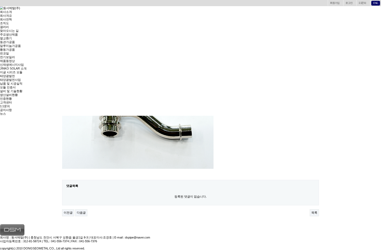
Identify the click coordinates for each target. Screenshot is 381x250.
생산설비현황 (9, 95)
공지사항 (6, 110)
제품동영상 (7, 61)
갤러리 (4, 27)
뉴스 (3, 113)
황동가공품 (7, 49)
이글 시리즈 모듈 (11, 72)
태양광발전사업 (10, 79)
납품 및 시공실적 (11, 83)
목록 (314, 212)
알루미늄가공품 (10, 45)
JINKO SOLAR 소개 (13, 68)
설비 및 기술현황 (11, 91)
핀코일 (4, 53)
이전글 (68, 212)
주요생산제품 (9, 34)
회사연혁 (6, 19)
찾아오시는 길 (9, 30)
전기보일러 (7, 57)
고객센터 (6, 102)
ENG (375, 3)
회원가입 (334, 2)
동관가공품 (7, 42)
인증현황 (6, 98)
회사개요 (6, 15)
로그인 (348, 2)
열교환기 (6, 38)
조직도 (4, 23)
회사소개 (6, 12)
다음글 (81, 212)
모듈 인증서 (8, 87)
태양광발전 (7, 76)
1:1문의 (362, 2)
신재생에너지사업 (12, 64)
